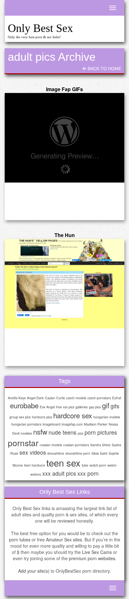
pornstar (23, 442)
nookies (26, 433)
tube (85, 465)
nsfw (40, 431)
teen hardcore (34, 465)
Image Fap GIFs (64, 89)
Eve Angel (47, 407)
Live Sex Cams (97, 552)
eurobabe (24, 405)
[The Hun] (64, 284)
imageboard (51, 424)
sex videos (32, 452)
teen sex (63, 462)
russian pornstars (76, 444)
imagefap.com (72, 424)
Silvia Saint (99, 453)
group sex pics (20, 417)
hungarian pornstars (26, 424)
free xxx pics (65, 407)
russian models (51, 444)
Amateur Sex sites (64, 539)
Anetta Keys (17, 397)
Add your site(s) (33, 571)
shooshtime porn (77, 453)
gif (105, 405)
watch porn (98, 465)
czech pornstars (99, 397)
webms (35, 474)
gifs (115, 406)
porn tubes (19, 539)
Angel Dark (35, 397)
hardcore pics (42, 417)
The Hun (64, 235)
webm (111, 465)
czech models (76, 397)
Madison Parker (95, 424)
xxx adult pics (59, 473)
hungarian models (106, 417)
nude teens (62, 432)
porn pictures (101, 432)
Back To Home (103, 68)
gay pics (95, 407)
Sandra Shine (100, 444)
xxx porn (88, 473)
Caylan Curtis (55, 397)
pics (80, 433)
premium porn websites (92, 558)
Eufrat (116, 397)
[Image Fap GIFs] (64, 138)
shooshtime (55, 453)
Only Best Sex (40, 28)
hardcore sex (72, 415)
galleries (81, 407)
